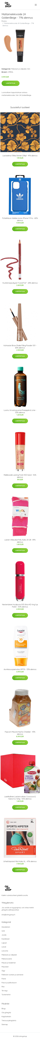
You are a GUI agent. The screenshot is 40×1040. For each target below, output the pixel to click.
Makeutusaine (7, 959)
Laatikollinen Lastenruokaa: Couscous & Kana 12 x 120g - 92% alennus (20, 797)
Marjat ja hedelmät (9, 963)
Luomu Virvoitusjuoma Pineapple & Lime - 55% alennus (20, 411)
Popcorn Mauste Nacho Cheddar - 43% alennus (20, 733)
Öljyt (3, 971)
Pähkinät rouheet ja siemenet (12, 975)
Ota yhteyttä (6, 1013)
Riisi (3, 987)
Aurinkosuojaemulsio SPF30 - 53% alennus (20, 669)
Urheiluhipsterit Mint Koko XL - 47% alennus (20, 861)
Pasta (4, 979)
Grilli (3, 931)
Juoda (4, 935)
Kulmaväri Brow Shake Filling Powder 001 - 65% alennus (20, 346)
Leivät (4, 947)
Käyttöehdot (6, 1016)
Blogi (3, 1009)
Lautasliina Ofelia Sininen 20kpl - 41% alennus (20, 156)
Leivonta (5, 951)
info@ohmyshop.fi (8, 915)
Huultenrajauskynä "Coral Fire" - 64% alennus (20, 283)
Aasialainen (6, 927)
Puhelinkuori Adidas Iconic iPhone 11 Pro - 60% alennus (20, 219)
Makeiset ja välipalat (18, 69)
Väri (28, 69)
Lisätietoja (10, 83)
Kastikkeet (5, 939)
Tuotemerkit (6, 995)
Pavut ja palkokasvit (9, 983)
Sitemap (5, 1024)
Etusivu (4, 21)
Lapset (4, 943)
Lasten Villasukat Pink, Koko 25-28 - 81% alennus (20, 541)
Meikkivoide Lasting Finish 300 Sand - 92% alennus (20, 476)
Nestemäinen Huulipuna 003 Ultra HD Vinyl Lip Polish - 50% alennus (20, 605)
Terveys (5, 991)
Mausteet (5, 967)
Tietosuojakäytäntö (9, 1020)
